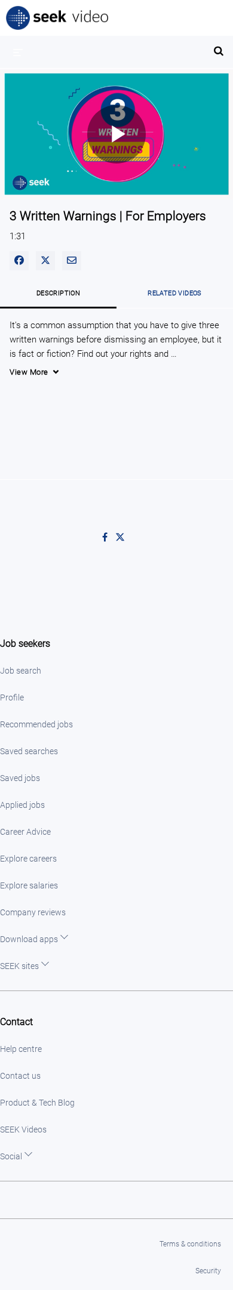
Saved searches (29, 751)
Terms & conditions (190, 1244)
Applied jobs (22, 805)
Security (208, 1271)
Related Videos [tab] (175, 293)
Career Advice (25, 832)
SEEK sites (19, 966)
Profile (12, 697)
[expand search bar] (218, 46)
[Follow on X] (123, 537)
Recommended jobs (36, 724)
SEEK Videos (23, 1129)
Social (11, 1156)
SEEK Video (58, 18)
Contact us (20, 1076)
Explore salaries (29, 885)
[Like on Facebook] (108, 537)
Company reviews (33, 912)
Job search (20, 670)
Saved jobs (20, 778)
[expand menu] (18, 51)
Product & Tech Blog (37, 1102)
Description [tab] (58, 293)
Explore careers (28, 858)
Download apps (29, 939)
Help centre (21, 1049)
